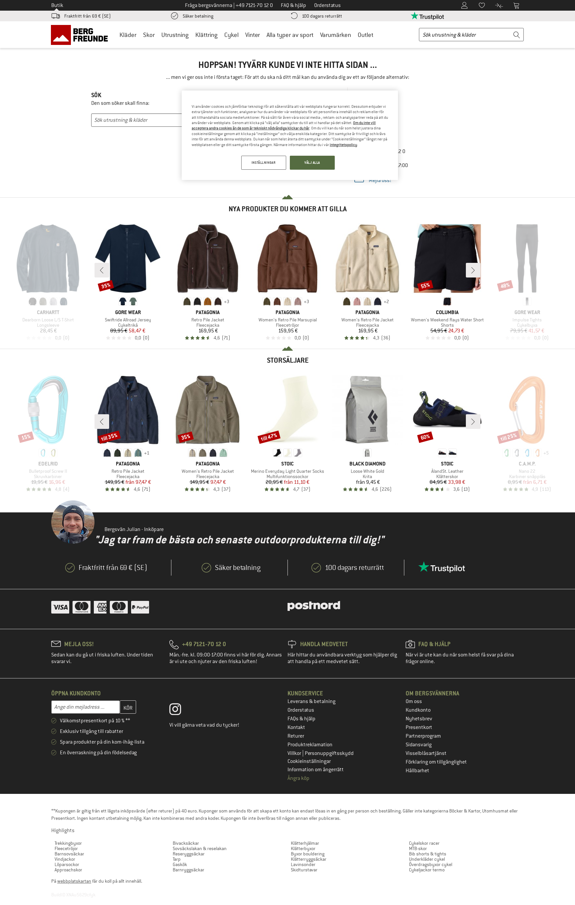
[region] (290, 135)
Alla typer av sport (290, 35)
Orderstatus (301, 710)
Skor (149, 35)
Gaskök (180, 864)
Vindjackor (65, 859)
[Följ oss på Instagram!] (180, 711)
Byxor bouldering (307, 854)
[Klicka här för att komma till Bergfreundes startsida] (81, 34)
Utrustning (175, 35)
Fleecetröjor (66, 848)
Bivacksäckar (186, 843)
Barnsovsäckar (69, 854)
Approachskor (68, 870)
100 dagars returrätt (322, 16)
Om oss (414, 701)
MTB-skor (418, 848)
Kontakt (296, 727)
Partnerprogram (423, 736)
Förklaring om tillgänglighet (436, 762)
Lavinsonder (303, 864)
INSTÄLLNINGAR (264, 162)
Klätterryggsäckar (308, 859)
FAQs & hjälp (301, 718)
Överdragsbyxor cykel (430, 864)
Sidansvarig (419, 744)
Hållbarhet (417, 770)
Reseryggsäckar (189, 854)
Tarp (177, 859)
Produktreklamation (310, 744)
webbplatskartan (74, 881)
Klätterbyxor (303, 848)
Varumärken (335, 35)
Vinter (252, 35)
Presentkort (419, 727)
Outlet (365, 35)
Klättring (206, 35)
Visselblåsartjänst (426, 753)
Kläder (127, 35)
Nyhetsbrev (419, 718)
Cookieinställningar (309, 761)
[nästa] (473, 270)
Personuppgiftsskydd (329, 753)
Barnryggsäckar (188, 870)
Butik (57, 5)
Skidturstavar (304, 870)
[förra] (102, 270)
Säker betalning (198, 16)
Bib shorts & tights (427, 854)
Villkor (295, 753)
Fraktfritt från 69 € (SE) (87, 16)
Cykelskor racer (424, 843)
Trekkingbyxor (68, 843)
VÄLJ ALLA (312, 162)
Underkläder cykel (427, 859)
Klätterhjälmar (305, 843)
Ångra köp (298, 778)
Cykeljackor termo (427, 870)
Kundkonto (418, 710)
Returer (296, 736)
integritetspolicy (343, 144)
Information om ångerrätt (316, 769)
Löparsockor (67, 864)
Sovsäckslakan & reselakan (200, 848)
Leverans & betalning (311, 701)
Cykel (231, 35)
